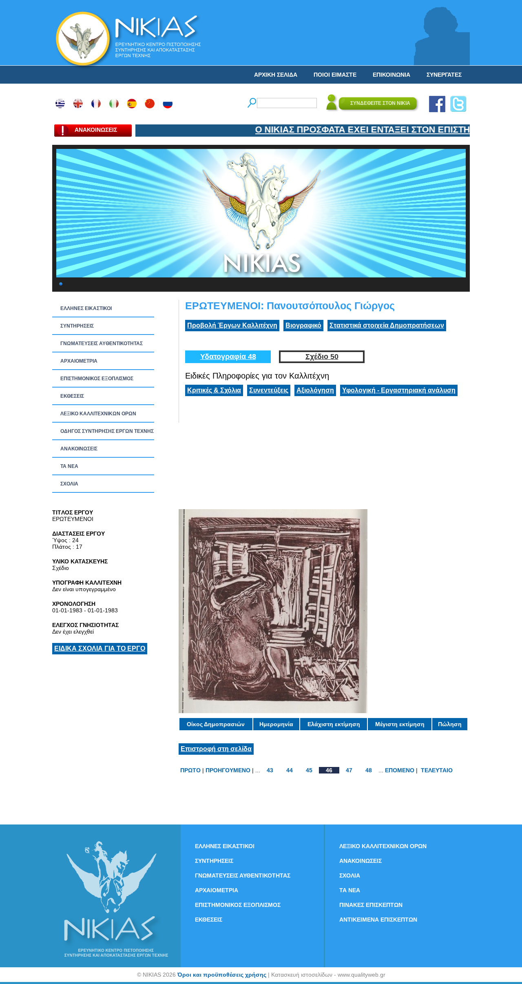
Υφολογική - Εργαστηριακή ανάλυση (399, 390)
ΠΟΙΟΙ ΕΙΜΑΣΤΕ (335, 74)
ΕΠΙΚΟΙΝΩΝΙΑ (391, 74)
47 (349, 770)
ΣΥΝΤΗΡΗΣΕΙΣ (77, 326)
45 (309, 770)
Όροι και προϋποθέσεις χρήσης (221, 974)
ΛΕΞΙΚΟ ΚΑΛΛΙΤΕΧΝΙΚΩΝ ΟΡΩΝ (98, 414)
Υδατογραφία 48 (228, 356)
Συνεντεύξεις (268, 390)
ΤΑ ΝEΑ (69, 466)
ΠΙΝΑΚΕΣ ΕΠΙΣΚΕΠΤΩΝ (371, 905)
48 (368, 770)
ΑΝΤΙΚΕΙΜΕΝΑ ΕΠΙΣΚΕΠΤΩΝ (378, 919)
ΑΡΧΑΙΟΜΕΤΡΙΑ (78, 361)
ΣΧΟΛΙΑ (69, 484)
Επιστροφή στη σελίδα (216, 748)
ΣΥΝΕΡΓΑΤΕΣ (444, 74)
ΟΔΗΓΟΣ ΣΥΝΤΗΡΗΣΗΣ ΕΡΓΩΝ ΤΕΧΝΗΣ (107, 431)
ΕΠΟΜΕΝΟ (399, 770)
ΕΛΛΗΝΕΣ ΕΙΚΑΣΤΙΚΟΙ (86, 308)
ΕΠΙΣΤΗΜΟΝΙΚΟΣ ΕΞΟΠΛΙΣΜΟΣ (96, 378)
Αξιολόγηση (315, 390)
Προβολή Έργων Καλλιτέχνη (232, 325)
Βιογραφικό (303, 325)
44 (289, 770)
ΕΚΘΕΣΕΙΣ (72, 396)
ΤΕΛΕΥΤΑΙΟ (437, 770)
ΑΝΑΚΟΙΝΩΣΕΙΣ (78, 449)
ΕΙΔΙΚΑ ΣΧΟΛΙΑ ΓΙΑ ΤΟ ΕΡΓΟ (99, 648)
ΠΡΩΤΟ (190, 770)
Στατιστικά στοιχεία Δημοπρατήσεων (387, 325)
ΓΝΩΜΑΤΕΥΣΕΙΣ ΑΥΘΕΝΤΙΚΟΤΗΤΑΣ (101, 343)
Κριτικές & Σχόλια (214, 390)
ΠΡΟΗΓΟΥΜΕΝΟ (228, 770)
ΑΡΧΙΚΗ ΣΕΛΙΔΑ (275, 74)
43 (270, 770)
